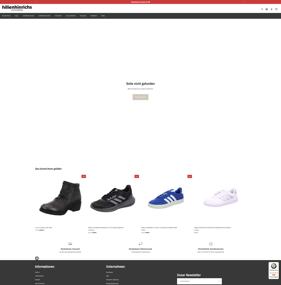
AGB (107, 276)
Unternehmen (39, 276)
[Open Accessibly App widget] (37, 258)
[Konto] (271, 9)
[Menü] (277, 263)
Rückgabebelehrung (112, 283)
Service (37, 272)
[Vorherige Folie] (38, 199)
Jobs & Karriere (39, 283)
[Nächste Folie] (83, 199)
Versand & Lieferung (112, 280)
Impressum (109, 272)
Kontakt (37, 280)
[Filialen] (266, 9)
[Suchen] (262, 9)
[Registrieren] (219, 281)
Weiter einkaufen (140, 97)
